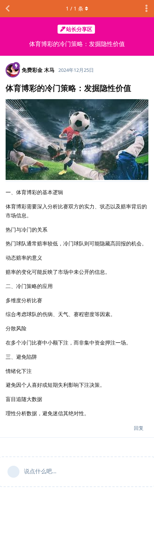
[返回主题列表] (7, 8)
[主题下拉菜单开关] (146, 8)
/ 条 (74, 8)
